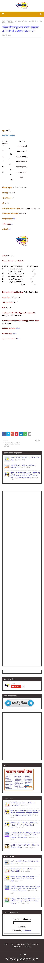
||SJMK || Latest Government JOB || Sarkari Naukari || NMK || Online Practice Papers (23, 959)
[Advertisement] (22, 107)
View (18, 328)
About (12, 944)
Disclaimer (36, 944)
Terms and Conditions (23, 944)
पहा (14, 219)
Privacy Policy (17, 946)
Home (6, 944)
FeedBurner (26, 930)
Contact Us (27, 946)
